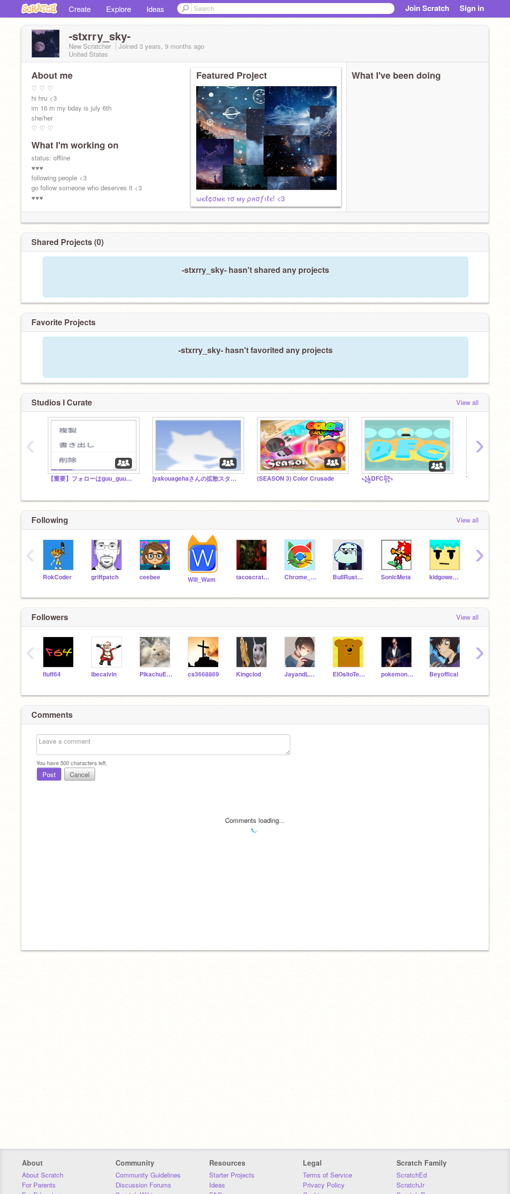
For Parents (39, 1185)
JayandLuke (301, 674)
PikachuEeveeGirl (156, 674)
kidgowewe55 (446, 577)
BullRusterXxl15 (349, 577)
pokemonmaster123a (397, 674)
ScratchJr (410, 1185)
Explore (118, 8)
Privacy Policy (324, 1185)
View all (467, 402)
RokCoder (57, 577)
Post (49, 774)
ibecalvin (104, 674)
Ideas (155, 8)
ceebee (149, 577)
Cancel (80, 774)
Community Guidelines (148, 1175)
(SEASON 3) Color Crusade (295, 478)
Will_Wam (202, 579)
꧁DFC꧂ (377, 478)
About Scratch (42, 1175)
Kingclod (248, 674)
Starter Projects (232, 1175)
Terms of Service (327, 1175)
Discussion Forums (143, 1185)
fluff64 (52, 674)
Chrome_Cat (301, 577)
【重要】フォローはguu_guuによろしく (92, 478)
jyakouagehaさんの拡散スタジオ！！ (197, 478)
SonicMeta (396, 577)
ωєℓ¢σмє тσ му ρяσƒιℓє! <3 (240, 198)
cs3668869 (203, 674)
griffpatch (105, 577)
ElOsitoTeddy (349, 674)
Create (80, 8)
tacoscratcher (252, 577)
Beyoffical (443, 674)
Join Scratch (427, 7)
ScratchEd (411, 1175)
